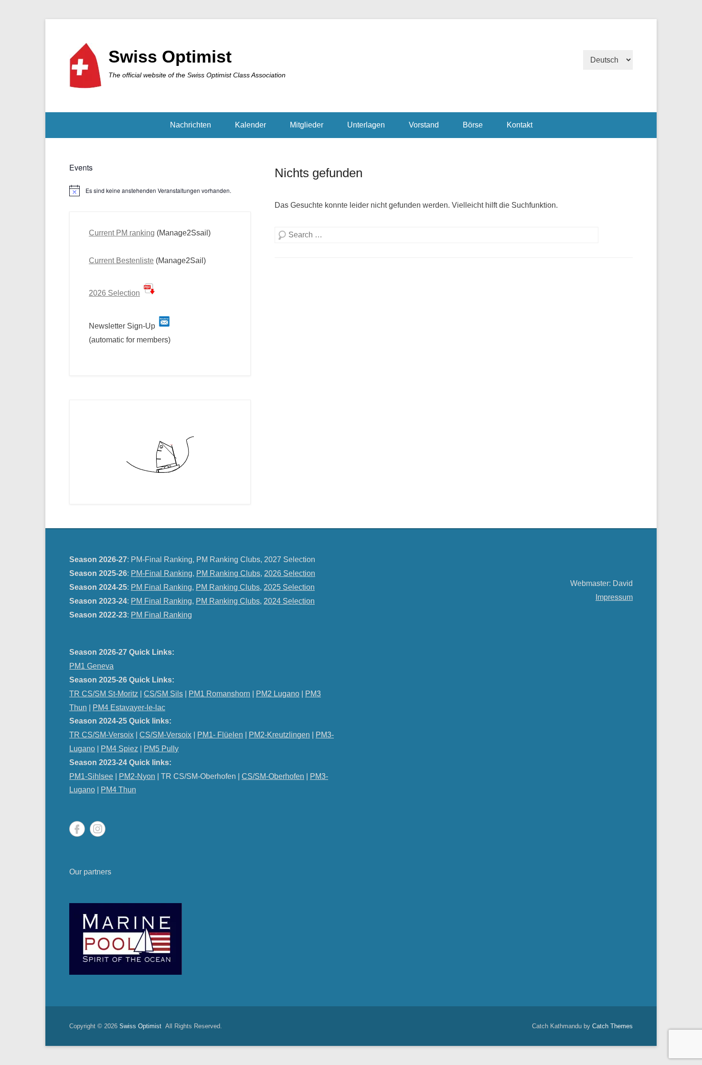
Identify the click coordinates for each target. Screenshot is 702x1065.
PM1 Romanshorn (219, 694)
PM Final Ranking (161, 587)
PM (315, 776)
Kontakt (519, 125)
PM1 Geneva (91, 666)
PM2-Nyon (137, 776)
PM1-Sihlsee (91, 776)
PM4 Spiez (119, 749)
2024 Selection (289, 601)
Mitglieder (306, 125)
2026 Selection (114, 293)
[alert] (160, 190)
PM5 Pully (161, 749)
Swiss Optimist (170, 56)
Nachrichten (190, 125)
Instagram (98, 829)
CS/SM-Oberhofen (273, 776)
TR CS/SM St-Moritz (103, 694)
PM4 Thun (118, 790)
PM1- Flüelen (220, 735)
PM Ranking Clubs (228, 573)
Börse (473, 125)
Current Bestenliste (121, 260)
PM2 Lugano (277, 694)
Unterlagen (366, 125)
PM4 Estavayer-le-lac (129, 707)
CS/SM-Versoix (165, 735)
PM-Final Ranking (161, 573)
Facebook (77, 829)
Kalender (250, 125)
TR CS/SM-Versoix (101, 735)
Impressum (614, 597)
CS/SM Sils (163, 694)
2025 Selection (289, 587)
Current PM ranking (122, 233)
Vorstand (424, 125)
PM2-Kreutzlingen (279, 735)
